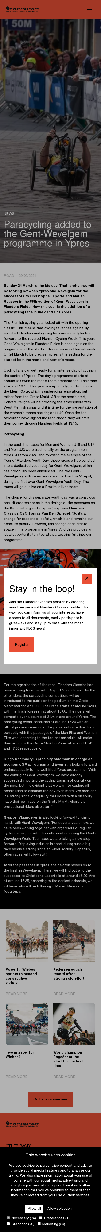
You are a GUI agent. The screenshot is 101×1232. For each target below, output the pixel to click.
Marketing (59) (53, 1224)
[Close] (87, 578)
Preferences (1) (56, 1218)
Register (22, 645)
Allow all (34, 1209)
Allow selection (59, 1209)
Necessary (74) (23, 1218)
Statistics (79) (22, 1224)
